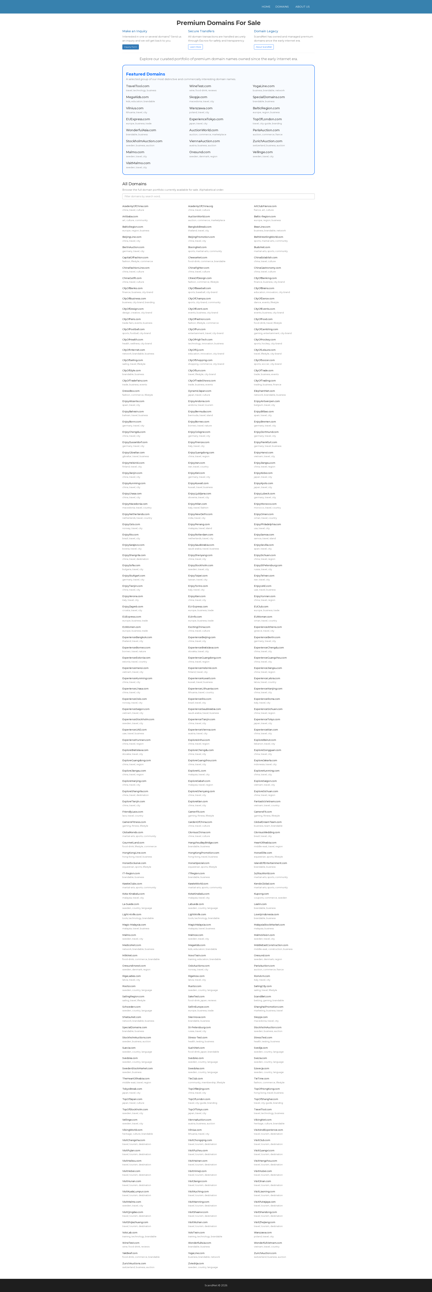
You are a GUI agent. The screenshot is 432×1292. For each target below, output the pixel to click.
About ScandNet (264, 47)
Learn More (195, 47)
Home (266, 6)
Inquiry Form (130, 47)
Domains (282, 6)
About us (302, 6)
